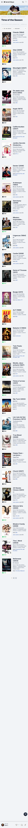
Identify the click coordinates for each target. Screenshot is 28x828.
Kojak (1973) (18, 109)
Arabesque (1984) (17, 184)
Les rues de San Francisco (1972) (19, 418)
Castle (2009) (18, 253)
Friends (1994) (18, 32)
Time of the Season (21, 16)
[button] (26, 2)
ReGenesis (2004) (17, 560)
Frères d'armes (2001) (19, 382)
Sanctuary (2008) (17, 202)
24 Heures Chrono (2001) (18, 489)
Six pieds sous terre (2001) (18, 92)
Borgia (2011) (18, 292)
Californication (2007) (18, 128)
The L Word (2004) (17, 542)
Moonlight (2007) (20, 68)
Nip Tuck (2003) (19, 399)
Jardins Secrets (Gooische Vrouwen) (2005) (19, 144)
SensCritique (4, 16)
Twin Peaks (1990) (17, 347)
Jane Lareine (10, 16)
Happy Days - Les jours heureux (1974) (19, 454)
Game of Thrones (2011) (20, 271)
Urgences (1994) (19, 235)
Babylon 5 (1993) (19, 328)
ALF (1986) (17, 310)
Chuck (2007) (18, 471)
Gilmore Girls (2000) (18, 507)
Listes (15, 16)
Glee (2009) (17, 50)
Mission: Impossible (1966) (17, 219)
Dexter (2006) (18, 166)
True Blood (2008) (17, 436)
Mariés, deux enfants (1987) (18, 364)
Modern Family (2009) (19, 525)
